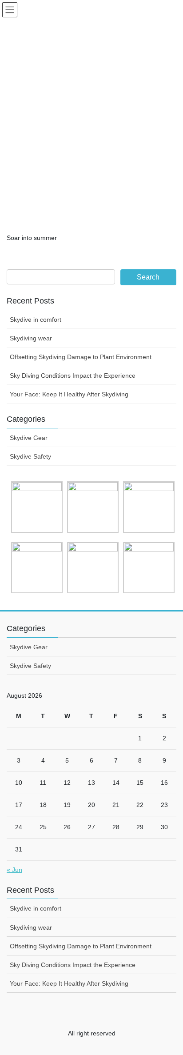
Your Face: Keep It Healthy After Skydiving (69, 394)
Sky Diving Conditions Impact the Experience (72, 375)
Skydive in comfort (35, 319)
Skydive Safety (30, 456)
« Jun (14, 869)
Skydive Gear (29, 437)
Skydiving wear (31, 338)
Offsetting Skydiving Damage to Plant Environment (80, 356)
